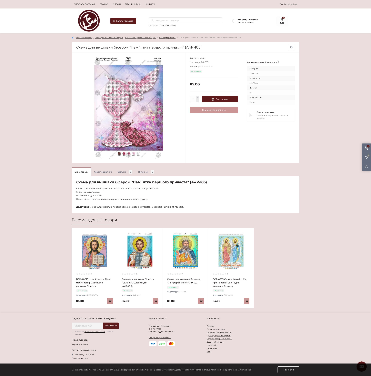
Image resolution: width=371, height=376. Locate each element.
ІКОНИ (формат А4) (167, 38)
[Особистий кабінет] (366, 166)
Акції (209, 351)
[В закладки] (291, 47)
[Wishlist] (113, 238)
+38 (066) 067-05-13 (248, 19)
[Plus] (197, 97)
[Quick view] (113, 232)
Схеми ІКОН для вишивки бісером (140, 38)
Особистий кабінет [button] (288, 4)
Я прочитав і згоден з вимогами (94, 333)
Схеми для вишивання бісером (109, 38)
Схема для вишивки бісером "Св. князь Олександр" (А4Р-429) (138, 283)
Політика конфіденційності (94, 332)
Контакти (150, 4)
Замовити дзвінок (246, 22)
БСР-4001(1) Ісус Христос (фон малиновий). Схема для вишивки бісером (93, 283)
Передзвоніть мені (80, 358)
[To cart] (110, 301)
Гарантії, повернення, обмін (219, 339)
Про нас (104, 4)
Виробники (212, 348)
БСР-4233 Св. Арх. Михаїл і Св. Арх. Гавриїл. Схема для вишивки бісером (229, 283)
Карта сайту (212, 345)
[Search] (152, 20)
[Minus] (197, 101)
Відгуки (117, 4)
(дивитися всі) (272, 62)
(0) (199, 67)
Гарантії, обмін (133, 4)
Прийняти (288, 369)
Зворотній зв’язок (215, 342)
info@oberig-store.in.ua (160, 337)
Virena (202, 58)
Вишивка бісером (84, 38)
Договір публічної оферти (218, 335)
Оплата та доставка (84, 4)
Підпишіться (111, 326)
